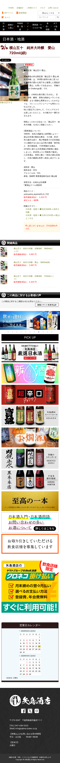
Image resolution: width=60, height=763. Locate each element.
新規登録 (23, 13)
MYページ (8, 13)
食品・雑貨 (48, 26)
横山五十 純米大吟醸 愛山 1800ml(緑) (32, 262)
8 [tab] (38, 332)
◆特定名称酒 (45, 209)
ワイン (28, 26)
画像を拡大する (6, 103)
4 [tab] (21, 332)
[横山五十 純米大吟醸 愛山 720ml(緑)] (19, 82)
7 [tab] (34, 332)
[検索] (58, 17)
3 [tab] (16, 332)
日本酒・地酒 (31, 209)
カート (7, 17)
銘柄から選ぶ (11, 26)
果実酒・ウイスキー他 (37, 26)
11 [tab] (51, 332)
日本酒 (4, 26)
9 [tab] (43, 332)
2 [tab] (12, 332)
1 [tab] (8, 332)
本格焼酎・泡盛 (20, 26)
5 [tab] (25, 332)
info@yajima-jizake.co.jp (26, 728)
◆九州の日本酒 (46, 215)
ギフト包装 (55, 26)
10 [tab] (47, 332)
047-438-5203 (21, 725)
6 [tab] (30, 332)
